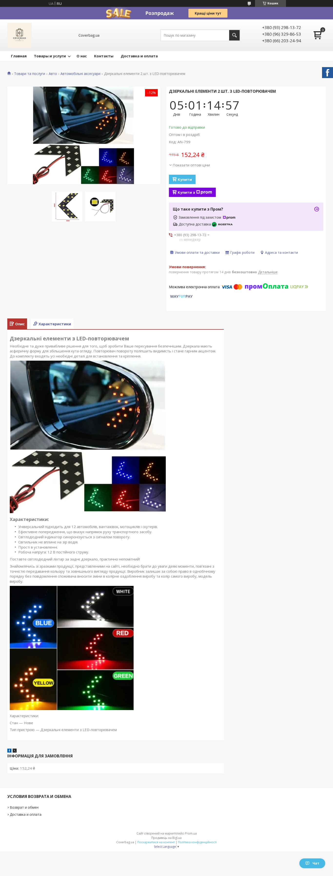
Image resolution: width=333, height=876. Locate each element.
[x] (15, 751)
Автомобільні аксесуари (80, 73)
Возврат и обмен (24, 807)
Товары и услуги (50, 55)
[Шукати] (234, 35)
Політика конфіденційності (197, 842)
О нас (82, 55)
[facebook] (9, 751)
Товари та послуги (29, 73)
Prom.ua (191, 833)
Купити (185, 179)
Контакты (103, 55)
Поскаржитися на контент (156, 842)
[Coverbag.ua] (19, 35)
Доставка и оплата (139, 55)
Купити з (186, 192)
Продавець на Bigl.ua (166, 838)
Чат (316, 863)
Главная (19, 55)
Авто (53, 73)
